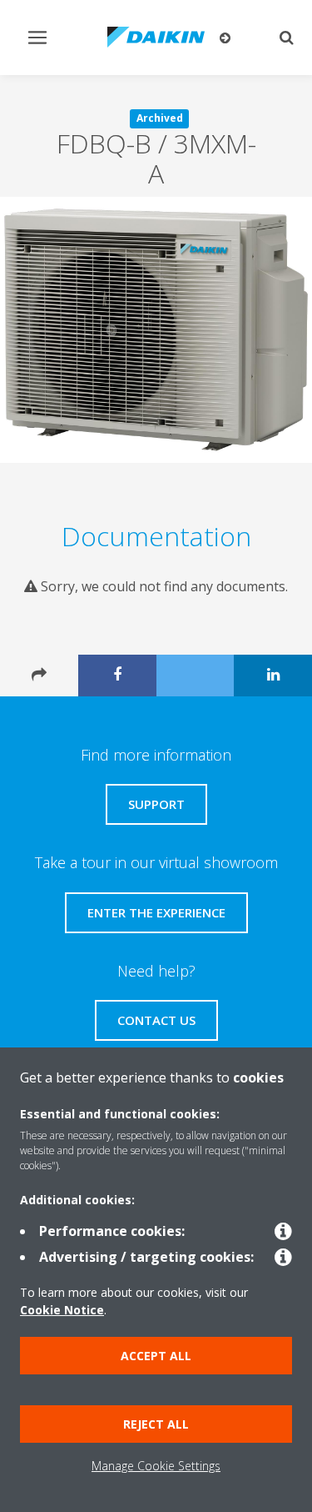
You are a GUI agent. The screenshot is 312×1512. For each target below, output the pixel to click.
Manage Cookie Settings (156, 1466)
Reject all (156, 1424)
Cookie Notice (62, 1310)
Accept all (156, 1356)
